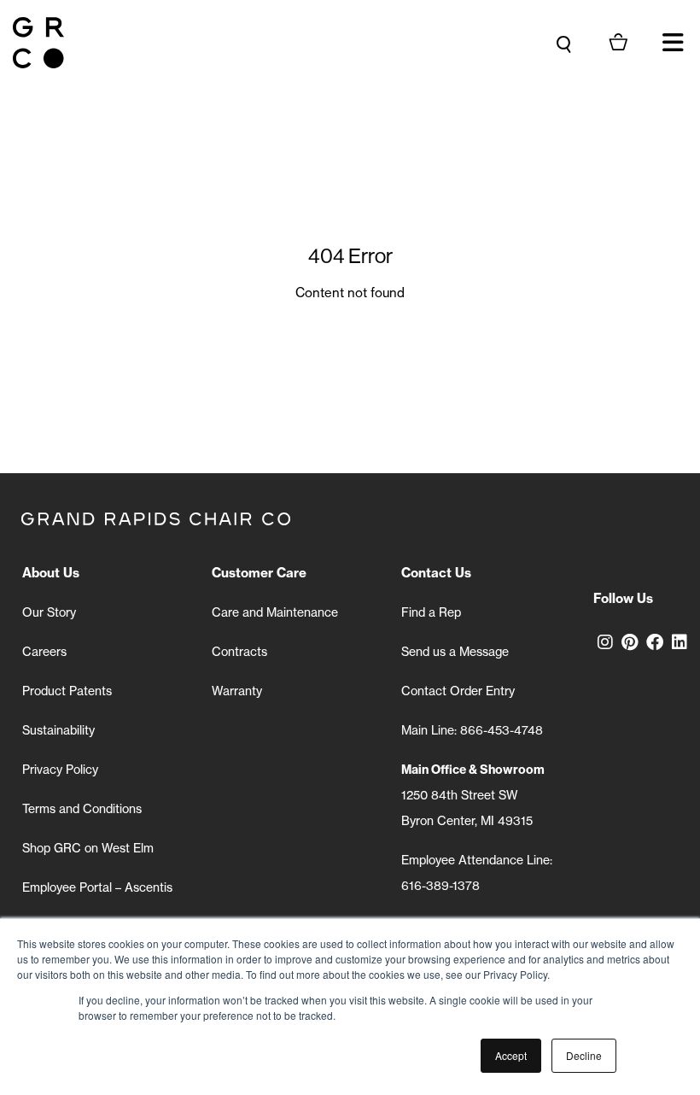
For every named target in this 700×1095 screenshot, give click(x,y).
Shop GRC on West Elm (88, 847)
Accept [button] (511, 1055)
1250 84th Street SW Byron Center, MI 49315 (473, 795)
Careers (44, 651)
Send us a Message (455, 651)
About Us (50, 573)
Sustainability (58, 730)
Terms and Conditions (82, 808)
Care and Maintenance (275, 612)
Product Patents (67, 690)
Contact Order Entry (458, 690)
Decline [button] (584, 1055)
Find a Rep (431, 612)
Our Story (49, 612)
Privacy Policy (60, 769)
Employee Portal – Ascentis (97, 887)
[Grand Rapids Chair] (38, 42)
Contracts (239, 651)
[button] (672, 42)
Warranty (237, 690)
